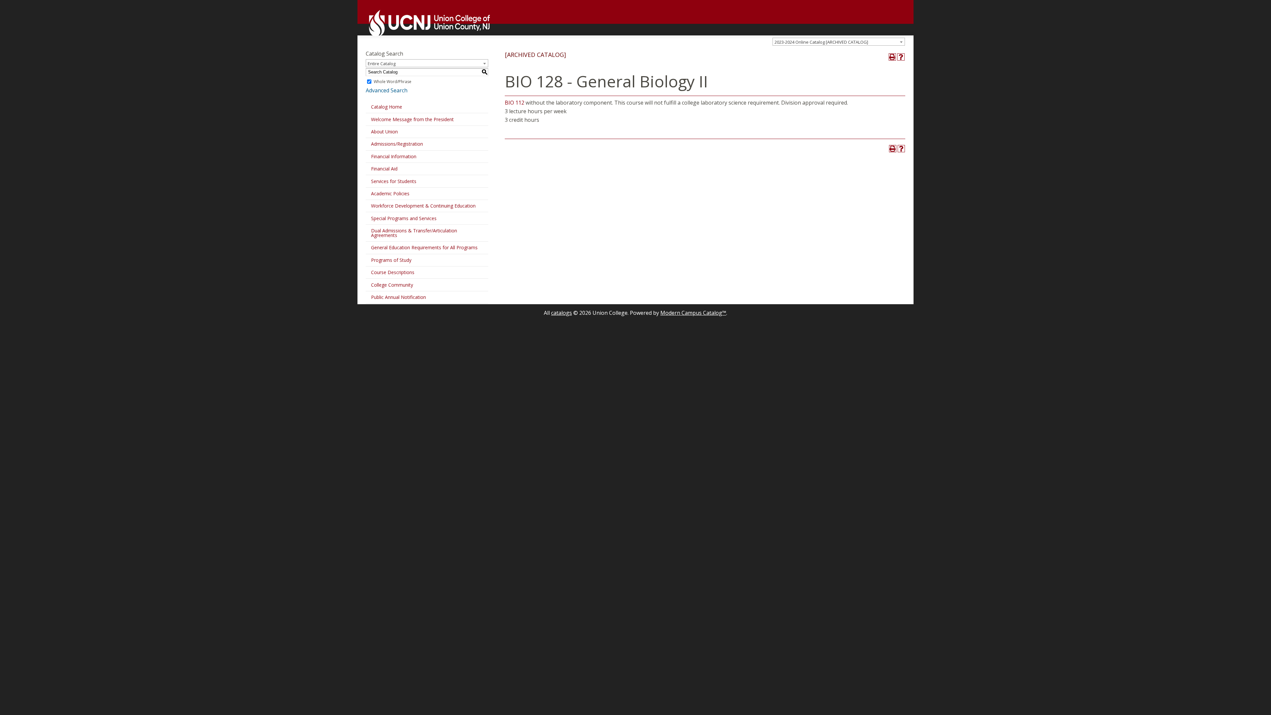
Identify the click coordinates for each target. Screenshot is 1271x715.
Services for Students (393, 181)
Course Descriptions (392, 272)
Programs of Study (391, 260)
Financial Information (393, 156)
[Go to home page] (426, 23)
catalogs (561, 312)
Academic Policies (390, 193)
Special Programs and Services (404, 218)
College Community (392, 285)
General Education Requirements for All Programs (424, 247)
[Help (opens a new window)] (901, 57)
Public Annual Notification (398, 297)
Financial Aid (384, 169)
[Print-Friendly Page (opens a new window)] (892, 57)
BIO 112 (514, 102)
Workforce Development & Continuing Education (423, 206)
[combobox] (839, 42)
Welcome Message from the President (412, 119)
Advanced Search (386, 90)
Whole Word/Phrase (392, 81)
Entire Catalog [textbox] (382, 64)
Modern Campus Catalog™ (693, 312)
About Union (384, 131)
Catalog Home (386, 107)
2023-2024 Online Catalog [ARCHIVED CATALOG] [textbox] (821, 42)
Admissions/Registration (397, 144)
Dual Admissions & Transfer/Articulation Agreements (414, 232)
